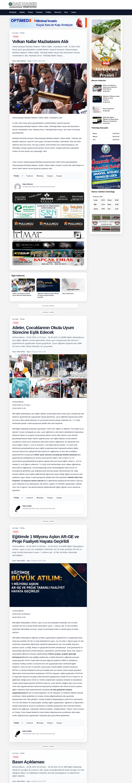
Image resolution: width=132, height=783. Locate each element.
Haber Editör (27, 506)
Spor (66, 12)
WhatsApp (40, 176)
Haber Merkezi (27, 184)
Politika (48, 12)
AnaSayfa (12, 12)
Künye (30, 12)
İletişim (22, 12)
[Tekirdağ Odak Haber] (22, 4)
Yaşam (73, 12)
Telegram (50, 176)
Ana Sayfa (15, 33)
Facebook (29, 176)
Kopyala (59, 176)
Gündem (39, 12)
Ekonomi (57, 12)
